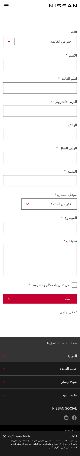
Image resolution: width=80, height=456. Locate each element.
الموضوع (70, 218)
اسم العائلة (69, 78)
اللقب (73, 32)
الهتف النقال (68, 148)
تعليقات (71, 241)
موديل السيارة (67, 195)
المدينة (72, 171)
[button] (6, 5)
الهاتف (72, 125)
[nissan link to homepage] (63, 5)
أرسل (68, 298)
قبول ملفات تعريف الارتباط (19, 436)
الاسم (72, 55)
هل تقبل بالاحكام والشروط (50, 285)
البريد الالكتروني (65, 102)
